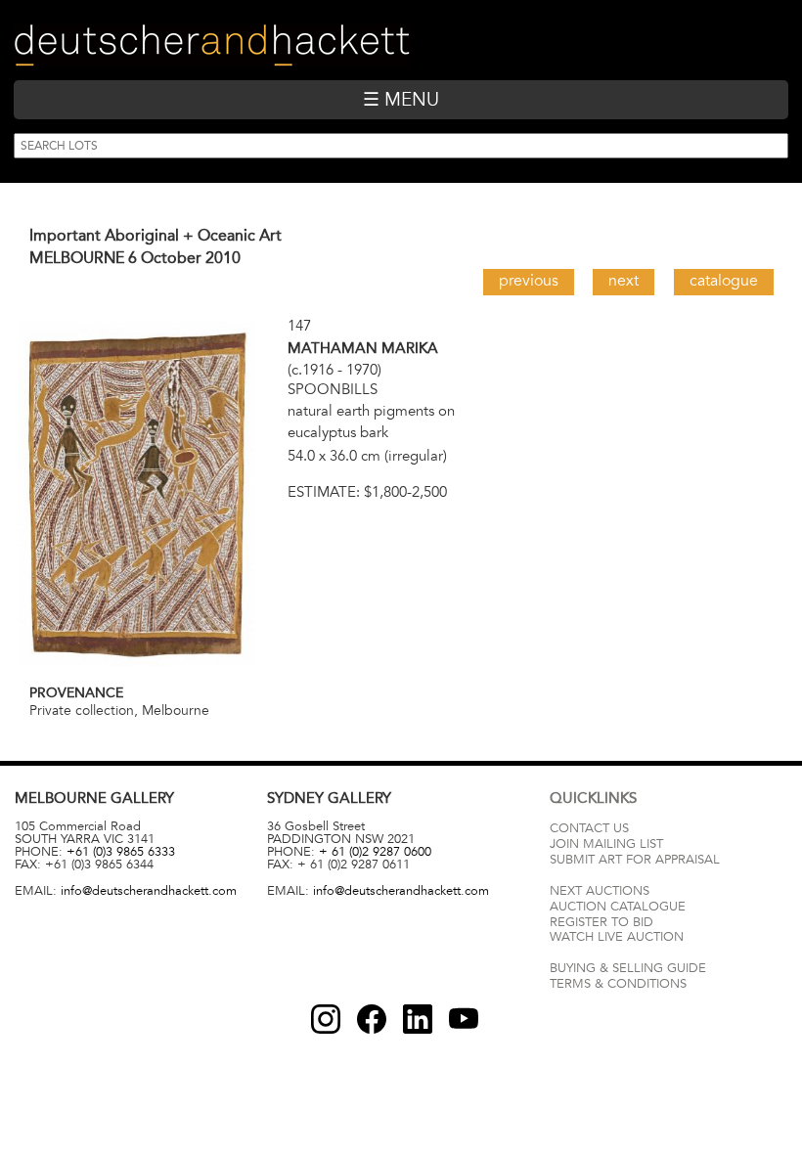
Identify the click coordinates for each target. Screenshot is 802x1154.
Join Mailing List (606, 844)
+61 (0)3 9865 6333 (121, 852)
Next (623, 280)
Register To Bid (601, 922)
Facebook (371, 1019)
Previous (528, 280)
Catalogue (724, 280)
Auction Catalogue (618, 906)
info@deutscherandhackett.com (149, 891)
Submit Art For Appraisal (635, 859)
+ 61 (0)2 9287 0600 (375, 852)
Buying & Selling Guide (628, 968)
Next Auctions (599, 891)
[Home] (212, 45)
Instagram (325, 1019)
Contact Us (589, 828)
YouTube (463, 1019)
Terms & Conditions (618, 984)
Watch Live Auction (617, 937)
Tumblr (417, 1019)
